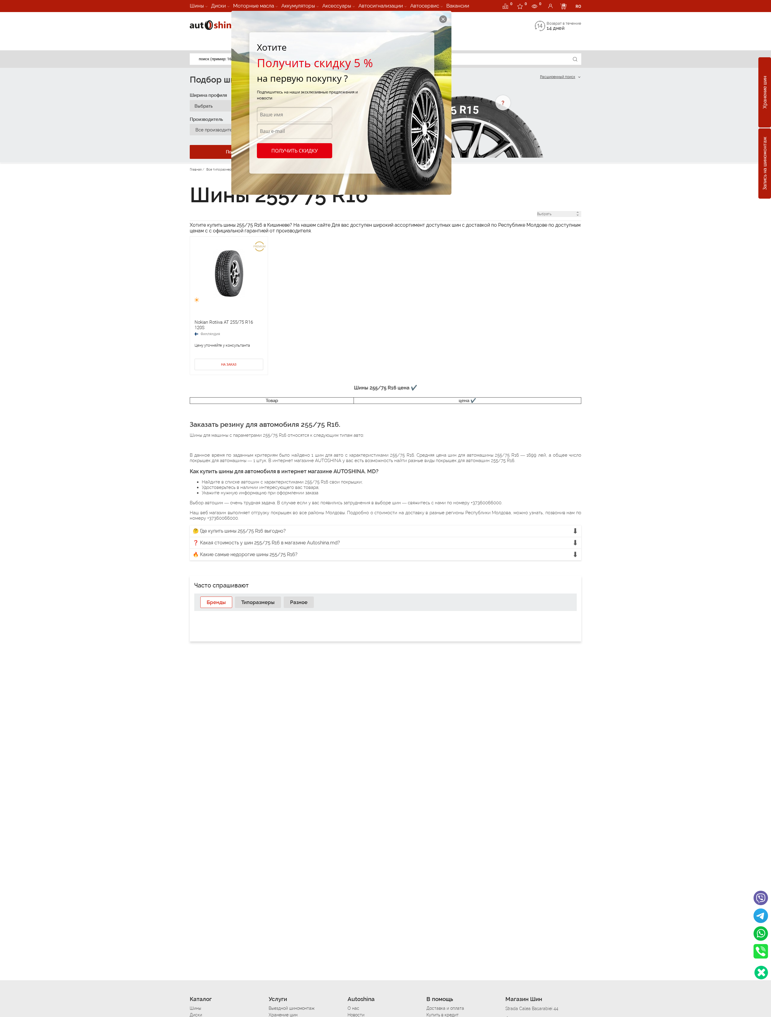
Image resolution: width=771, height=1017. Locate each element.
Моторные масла (253, 6)
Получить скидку (294, 150)
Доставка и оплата (445, 1008)
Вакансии (457, 6)
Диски (218, 6)
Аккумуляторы (298, 6)
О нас (353, 1008)
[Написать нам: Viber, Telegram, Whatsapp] (761, 972)
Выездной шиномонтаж (291, 1008)
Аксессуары (336, 6)
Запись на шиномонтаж (765, 163)
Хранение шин (765, 92)
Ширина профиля (208, 95)
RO (578, 6)
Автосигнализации (380, 6)
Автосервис (424, 6)
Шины (197, 6)
